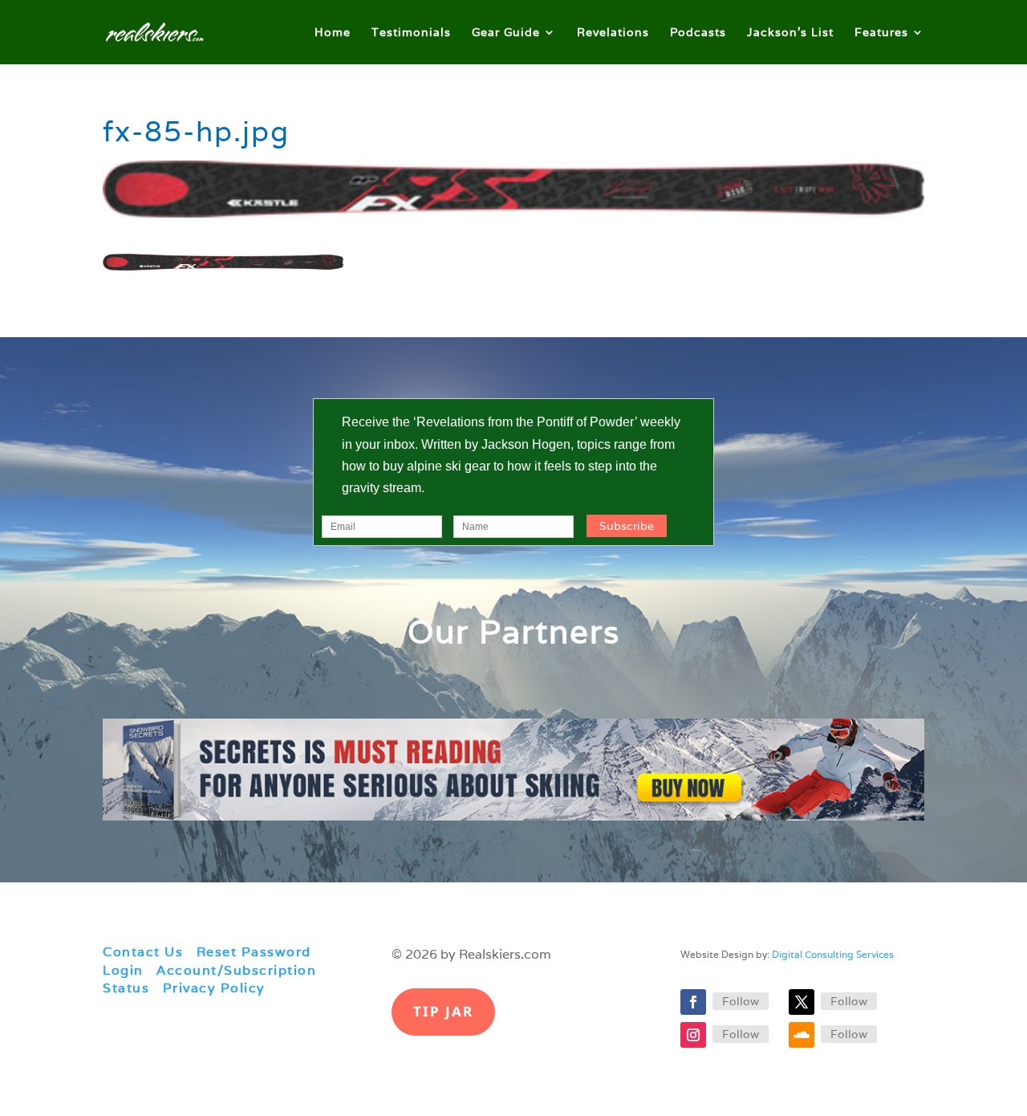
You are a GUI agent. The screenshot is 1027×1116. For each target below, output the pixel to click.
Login (123, 970)
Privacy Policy (214, 988)
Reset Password (254, 951)
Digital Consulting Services (833, 954)
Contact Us (143, 951)
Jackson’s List (790, 32)
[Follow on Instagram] (693, 1035)
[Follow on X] (801, 1002)
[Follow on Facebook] (693, 1002)
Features (881, 32)
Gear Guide (506, 32)
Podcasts (698, 32)
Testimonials (411, 32)
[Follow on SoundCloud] (801, 1035)
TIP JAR (443, 1011)
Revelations (613, 32)
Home (333, 32)
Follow (740, 1001)
